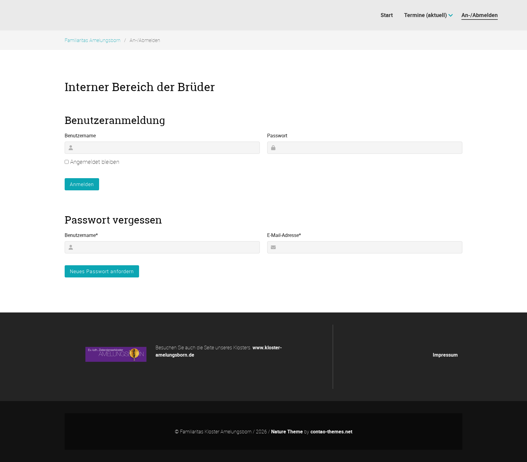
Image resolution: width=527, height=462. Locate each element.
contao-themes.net (331, 431)
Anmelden (82, 184)
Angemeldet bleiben (94, 162)
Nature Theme (287, 431)
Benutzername (80, 135)
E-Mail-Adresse (284, 234)
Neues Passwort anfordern (102, 271)
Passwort (277, 135)
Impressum (445, 354)
